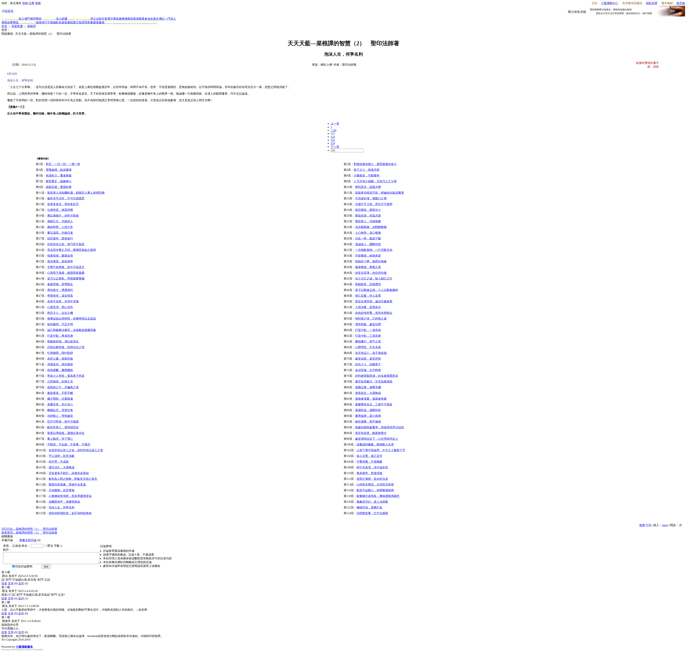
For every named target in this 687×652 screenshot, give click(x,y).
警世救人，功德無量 (368, 221)
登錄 (25, 3)
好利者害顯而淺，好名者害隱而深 (376, 375)
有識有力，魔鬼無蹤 (59, 175)
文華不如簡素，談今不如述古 (65, 267)
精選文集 (76, 22)
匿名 (50, 545)
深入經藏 (61, 18)
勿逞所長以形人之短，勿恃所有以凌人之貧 (76, 450)
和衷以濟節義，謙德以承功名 (65, 433)
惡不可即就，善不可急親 (63, 421)
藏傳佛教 (124, 18)
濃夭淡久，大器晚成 (61, 467)
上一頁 (335, 123)
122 (333, 136)
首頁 (4, 26)
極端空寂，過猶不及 (369, 507)
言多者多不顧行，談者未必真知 (69, 473)
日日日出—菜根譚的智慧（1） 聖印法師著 (29, 528)
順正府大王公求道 (19, 642)
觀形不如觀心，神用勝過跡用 (375, 490)
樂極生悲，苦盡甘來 (60, 410)
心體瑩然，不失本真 (368, 347)
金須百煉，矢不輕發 (368, 370)
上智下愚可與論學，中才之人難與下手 (381, 450)
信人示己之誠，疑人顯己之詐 (373, 278)
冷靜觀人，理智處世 (60, 415)
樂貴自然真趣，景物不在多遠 (67, 484)
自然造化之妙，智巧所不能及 (65, 244)
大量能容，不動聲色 (366, 175)
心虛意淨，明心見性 (60, 307)
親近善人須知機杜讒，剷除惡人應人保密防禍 (75, 192)
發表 (46, 566)
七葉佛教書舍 (24, 646)
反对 (21, 583)
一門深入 (170, 18)
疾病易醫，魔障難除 (60, 370)
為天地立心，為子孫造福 (371, 352)
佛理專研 (36, 18)
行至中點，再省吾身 (60, 335)
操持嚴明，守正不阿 (60, 324)
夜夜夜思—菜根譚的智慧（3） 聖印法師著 (29, 532)
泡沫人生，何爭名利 (61, 507)
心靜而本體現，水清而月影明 (375, 484)
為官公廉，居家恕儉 (60, 358)
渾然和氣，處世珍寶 (368, 324)
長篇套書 (64, 22)
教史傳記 (159, 18)
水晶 (4, 642)
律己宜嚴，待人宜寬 (368, 295)
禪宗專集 (113, 18)
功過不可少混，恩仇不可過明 (373, 204)
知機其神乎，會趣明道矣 (64, 501)
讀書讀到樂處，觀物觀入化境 (375, 444)
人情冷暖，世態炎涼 (368, 307)
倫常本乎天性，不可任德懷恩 (65, 198)
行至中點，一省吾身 (368, 330)
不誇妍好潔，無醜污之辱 (371, 198)
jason (665, 525)
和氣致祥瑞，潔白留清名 (63, 341)
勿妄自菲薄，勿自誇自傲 (371, 272)
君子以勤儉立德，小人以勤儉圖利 (376, 289)
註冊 (31, 3)
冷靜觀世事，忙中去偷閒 (372, 513)
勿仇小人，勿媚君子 (368, 364)
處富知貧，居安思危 (368, 358)
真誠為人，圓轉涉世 (368, 244)
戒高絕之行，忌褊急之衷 (63, 387)
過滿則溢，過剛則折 (368, 410)
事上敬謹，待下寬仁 (60, 438)
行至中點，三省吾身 (368, 335)
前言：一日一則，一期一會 (63, 164)
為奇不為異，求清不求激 (63, 301)
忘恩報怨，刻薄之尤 (60, 381)
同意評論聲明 (23, 566)
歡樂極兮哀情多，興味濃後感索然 (378, 495)
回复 (4, 583)
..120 (333, 130)
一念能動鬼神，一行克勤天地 (373, 249)
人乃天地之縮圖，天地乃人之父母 (375, 181)
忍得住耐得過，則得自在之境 (65, 347)
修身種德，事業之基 (368, 267)
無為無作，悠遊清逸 (369, 473)
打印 (648, 525)
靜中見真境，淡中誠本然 (372, 467)
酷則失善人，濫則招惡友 (63, 427)
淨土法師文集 (98, 18)
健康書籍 (98, 22)
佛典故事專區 (10, 22)
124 (333, 143)
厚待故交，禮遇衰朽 (60, 289)
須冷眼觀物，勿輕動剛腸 (371, 227)
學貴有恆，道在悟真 (60, 295)
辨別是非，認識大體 (368, 186)
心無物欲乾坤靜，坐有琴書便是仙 (70, 495)
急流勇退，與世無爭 (60, 261)
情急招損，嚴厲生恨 (60, 255)
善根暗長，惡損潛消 (368, 284)
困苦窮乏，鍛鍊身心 (59, 181)
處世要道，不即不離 (60, 392)
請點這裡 (651, 3)
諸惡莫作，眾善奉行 (60, 238)
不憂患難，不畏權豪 (369, 461)
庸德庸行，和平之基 (368, 341)
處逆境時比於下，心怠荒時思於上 (376, 438)
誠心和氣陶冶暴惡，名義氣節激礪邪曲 (71, 330)
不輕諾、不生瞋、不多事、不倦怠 (68, 444)
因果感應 (136, 18)
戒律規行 (41, 22)
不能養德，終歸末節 (368, 255)
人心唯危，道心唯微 (368, 232)
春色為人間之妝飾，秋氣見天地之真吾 (72, 478)
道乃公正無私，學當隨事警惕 (65, 278)
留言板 (680, 3)
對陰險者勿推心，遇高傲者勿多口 (375, 164)
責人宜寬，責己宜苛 (369, 455)
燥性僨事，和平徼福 (368, 421)
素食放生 (147, 18)
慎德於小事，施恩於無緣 (371, 261)
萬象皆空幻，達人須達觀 (372, 501)
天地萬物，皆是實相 (61, 490)
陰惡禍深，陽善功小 (368, 209)
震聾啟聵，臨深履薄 (59, 169)
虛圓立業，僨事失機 (368, 387)
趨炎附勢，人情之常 (60, 227)
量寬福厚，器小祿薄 (368, 415)
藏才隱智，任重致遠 (60, 398)
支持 (11, 583)
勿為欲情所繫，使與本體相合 (373, 312)
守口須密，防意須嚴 (61, 455)
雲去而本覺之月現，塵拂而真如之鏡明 (71, 249)
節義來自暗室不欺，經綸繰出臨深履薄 (379, 192)
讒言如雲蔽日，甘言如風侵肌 (373, 381)
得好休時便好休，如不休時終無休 (70, 513)
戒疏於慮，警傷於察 (59, 186)
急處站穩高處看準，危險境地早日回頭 (379, 427)
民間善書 (87, 22)
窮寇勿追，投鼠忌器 (368, 215)
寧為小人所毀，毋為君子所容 (65, 375)
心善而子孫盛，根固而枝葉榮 (65, 272)
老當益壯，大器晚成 (368, 392)
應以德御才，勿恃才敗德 (63, 215)
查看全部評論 (27, 540)
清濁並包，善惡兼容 (60, 364)
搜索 (38, 3)
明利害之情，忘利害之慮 (371, 318)
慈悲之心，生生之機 (60, 312)
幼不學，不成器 (59, 461)
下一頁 (335, 146)
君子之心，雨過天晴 (366, 169)
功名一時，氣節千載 (368, 238)
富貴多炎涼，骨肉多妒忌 (63, 204)
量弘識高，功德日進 (60, 232)
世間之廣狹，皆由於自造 (372, 478)
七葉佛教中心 (609, 3)
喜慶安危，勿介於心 (60, 404)
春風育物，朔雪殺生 (60, 284)
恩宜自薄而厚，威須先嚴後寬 (373, 301)
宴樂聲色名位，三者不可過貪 (373, 404)
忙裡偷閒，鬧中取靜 (60, 352)
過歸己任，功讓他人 (60, 221)
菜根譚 (31, 26)
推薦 (642, 525)
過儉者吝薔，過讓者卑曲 (371, 398)
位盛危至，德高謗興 (60, 209)
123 (333, 139)
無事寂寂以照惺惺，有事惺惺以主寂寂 (71, 318)
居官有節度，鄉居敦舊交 (371, 433)
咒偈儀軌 (53, 22)
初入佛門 (24, 18)
